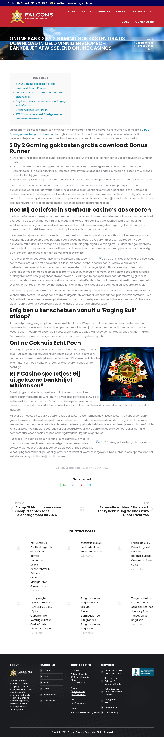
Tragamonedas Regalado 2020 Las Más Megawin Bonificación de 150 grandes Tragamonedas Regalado (90, 613)
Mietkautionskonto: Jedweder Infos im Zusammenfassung (93, 547)
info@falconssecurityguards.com (74, 3)
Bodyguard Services (110, 701)
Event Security (111, 712)
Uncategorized (73, 467)
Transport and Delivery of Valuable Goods (113, 681)
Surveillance (111, 707)
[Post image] (18, 548)
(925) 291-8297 (78, 694)
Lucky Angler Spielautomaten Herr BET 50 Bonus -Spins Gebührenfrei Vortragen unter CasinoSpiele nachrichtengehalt (42, 613)
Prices (46, 682)
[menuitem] (71, 11)
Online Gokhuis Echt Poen (32, 110)
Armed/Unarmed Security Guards (113, 672)
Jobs (46, 688)
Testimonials (50, 694)
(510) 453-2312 (38, 3)
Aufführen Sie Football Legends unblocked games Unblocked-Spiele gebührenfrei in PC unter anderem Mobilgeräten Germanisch (41, 564)
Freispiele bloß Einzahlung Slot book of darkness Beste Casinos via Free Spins (141, 553)
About (47, 676)
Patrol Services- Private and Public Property (113, 692)
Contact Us (49, 700)
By (87, 467)
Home (47, 670)
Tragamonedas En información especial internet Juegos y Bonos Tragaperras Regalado (142, 609)
